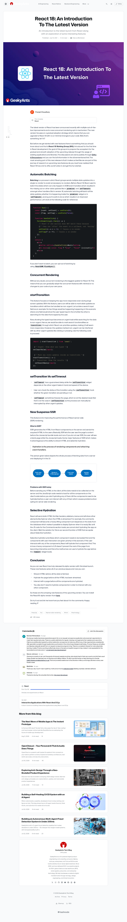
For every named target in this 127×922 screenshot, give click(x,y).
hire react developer (61, 675)
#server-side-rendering (53, 613)
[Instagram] (56, 882)
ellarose (29, 673)
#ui (41, 613)
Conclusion (10, 155)
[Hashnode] (75, 882)
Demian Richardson (33, 636)
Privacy (63, 897)
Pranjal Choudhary (42, 112)
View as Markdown (79, 38)
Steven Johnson (32, 654)
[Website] (71, 882)
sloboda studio (68, 669)
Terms (70, 897)
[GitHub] (59, 882)
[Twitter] (52, 882)
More (84, 4)
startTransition (11, 136)
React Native (56, 4)
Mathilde (30, 666)
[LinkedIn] (62, 882)
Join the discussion (96, 631)
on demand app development (56, 650)
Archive (57, 897)
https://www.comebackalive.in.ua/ (38, 660)
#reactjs (34, 613)
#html (66, 613)
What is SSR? (13, 144)
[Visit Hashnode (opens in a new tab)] (63, 912)
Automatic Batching (12, 131)
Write (120, 4)
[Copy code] (94, 206)
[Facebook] (68, 882)
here (58, 595)
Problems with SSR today (15, 148)
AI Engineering (43, 4)
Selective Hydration (12, 152)
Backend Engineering (71, 4)
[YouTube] (65, 882)
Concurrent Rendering (13, 133)
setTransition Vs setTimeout (15, 139)
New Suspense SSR (12, 142)
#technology (75, 613)
